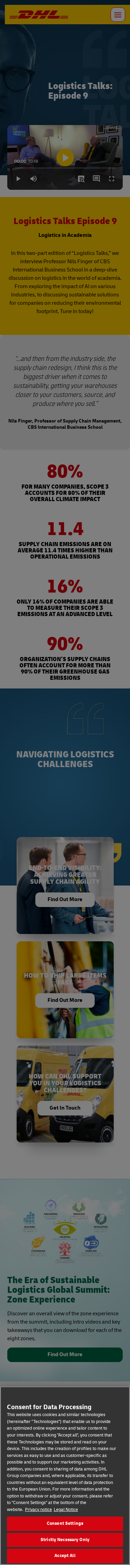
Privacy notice (38, 1509)
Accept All (64, 1555)
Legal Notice (66, 1509)
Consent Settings (65, 1523)
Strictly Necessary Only (65, 1539)
